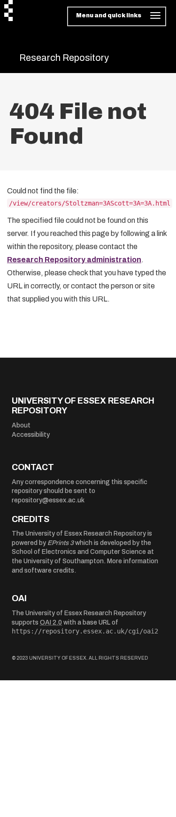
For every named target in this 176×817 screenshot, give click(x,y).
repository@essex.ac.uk (48, 500)
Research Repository (64, 57)
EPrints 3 (60, 542)
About (21, 425)
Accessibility (31, 434)
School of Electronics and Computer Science (79, 551)
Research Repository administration (74, 260)
